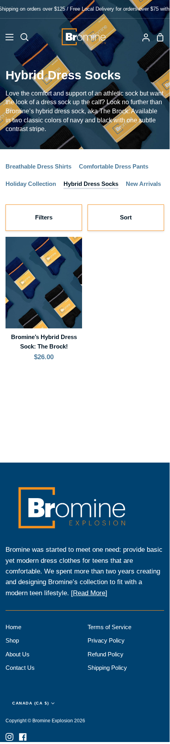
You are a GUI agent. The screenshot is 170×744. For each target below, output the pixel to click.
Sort (126, 217)
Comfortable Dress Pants (113, 166)
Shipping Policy (107, 667)
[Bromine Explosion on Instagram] (9, 737)
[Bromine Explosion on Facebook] (23, 737)
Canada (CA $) (30, 703)
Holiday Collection (31, 183)
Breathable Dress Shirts (38, 166)
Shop (12, 640)
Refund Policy (105, 654)
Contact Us (20, 667)
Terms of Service (109, 627)
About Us (18, 654)
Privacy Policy (106, 640)
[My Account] (143, 37)
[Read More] (89, 593)
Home (13, 627)
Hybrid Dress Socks (91, 183)
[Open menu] (7, 37)
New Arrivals (143, 183)
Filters (43, 217)
